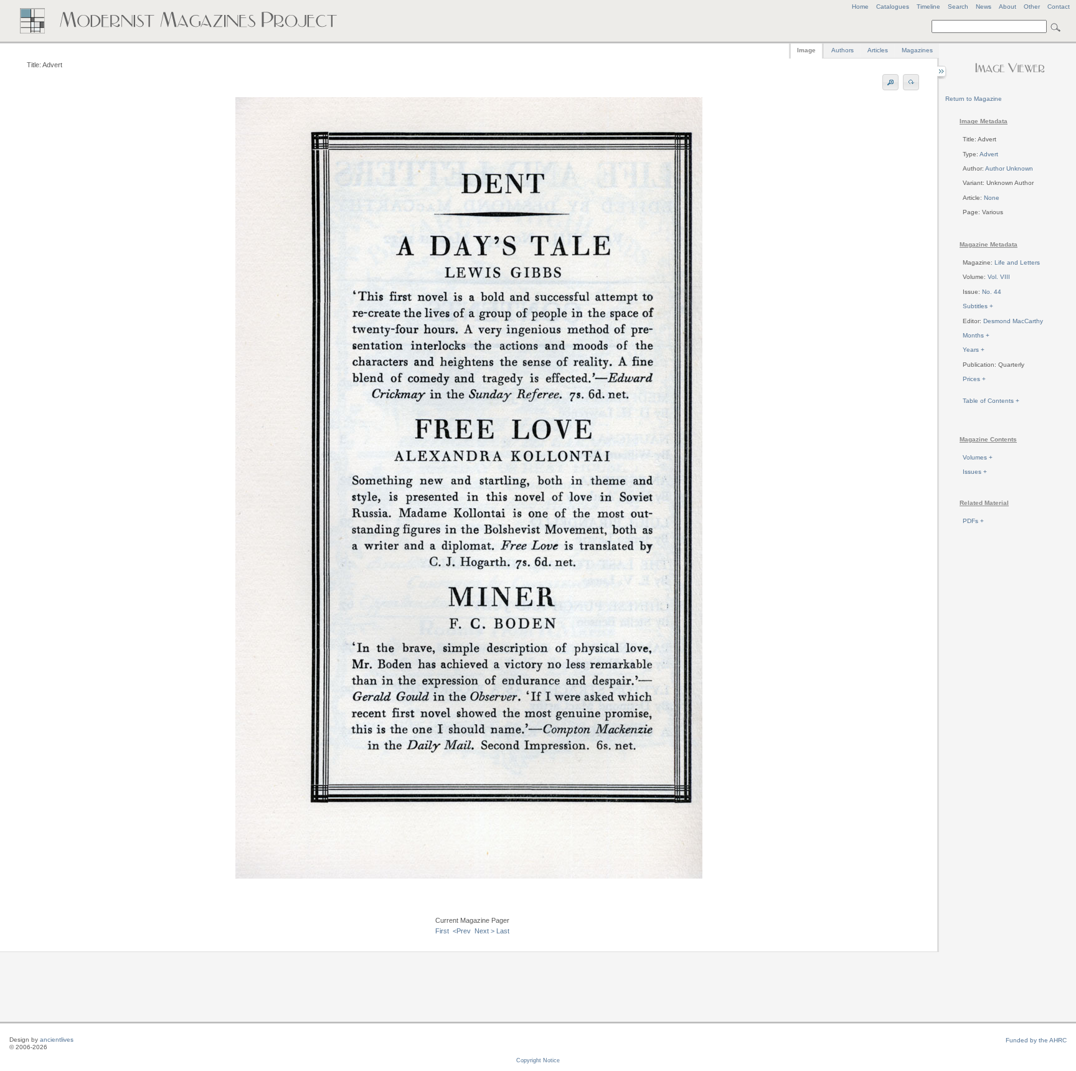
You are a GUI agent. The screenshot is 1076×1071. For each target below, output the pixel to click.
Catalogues (892, 6)
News (983, 6)
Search (958, 6)
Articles (877, 50)
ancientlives (56, 1039)
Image (806, 50)
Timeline (928, 6)
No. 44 (991, 291)
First (442, 931)
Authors (842, 50)
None (991, 197)
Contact (1058, 6)
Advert (988, 154)
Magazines (917, 50)
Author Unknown (1009, 168)
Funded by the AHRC (1036, 1040)
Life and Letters (1017, 262)
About (1007, 6)
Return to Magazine (973, 98)
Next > (484, 931)
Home (860, 6)
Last (502, 931)
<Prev (462, 931)
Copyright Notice (538, 1060)
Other (1032, 6)
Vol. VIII (999, 276)
